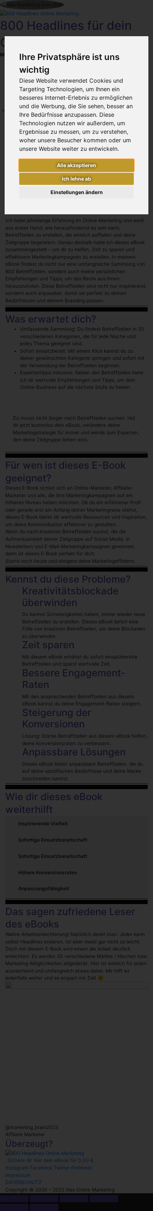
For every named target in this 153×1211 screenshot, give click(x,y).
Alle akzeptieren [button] (76, 165)
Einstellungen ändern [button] (77, 192)
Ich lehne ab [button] (76, 179)
